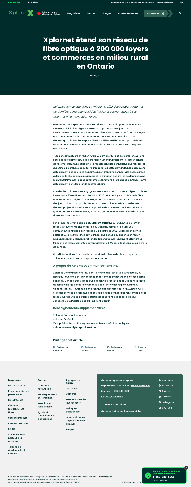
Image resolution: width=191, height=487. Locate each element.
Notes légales (105, 476)
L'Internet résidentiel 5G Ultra (16, 409)
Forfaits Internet (17, 385)
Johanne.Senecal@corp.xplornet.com (75, 327)
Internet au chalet (18, 423)
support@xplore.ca (112, 396)
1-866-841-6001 (120, 391)
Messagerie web (165, 2)
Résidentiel (14, 2)
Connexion (153, 13)
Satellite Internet (17, 417)
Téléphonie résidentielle (45, 405)
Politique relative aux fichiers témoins (79, 476)
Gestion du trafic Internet (20, 479)
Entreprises (32, 2)
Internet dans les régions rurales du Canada (76, 421)
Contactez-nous (128, 13)
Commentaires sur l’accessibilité (121, 411)
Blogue (107, 13)
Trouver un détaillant (114, 404)
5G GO (12, 429)
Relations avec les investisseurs (76, 401)
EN (181, 2)
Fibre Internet (15, 400)
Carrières (71, 393)
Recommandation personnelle (18, 392)
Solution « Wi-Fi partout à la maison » (16, 438)
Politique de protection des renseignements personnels (33, 476)
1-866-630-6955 (140, 385)
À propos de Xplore (73, 382)
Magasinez (73, 13)
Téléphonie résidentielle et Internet (16, 450)
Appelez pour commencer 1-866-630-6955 (132, 2)
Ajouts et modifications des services (46, 416)
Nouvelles (71, 388)
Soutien (91, 13)
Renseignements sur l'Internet (47, 396)
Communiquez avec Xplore (117, 380)
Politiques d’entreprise (73, 410)
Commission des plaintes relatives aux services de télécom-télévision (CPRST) (44, 482)
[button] (164, 475)
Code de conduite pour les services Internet (55, 479)
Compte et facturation (44, 387)
